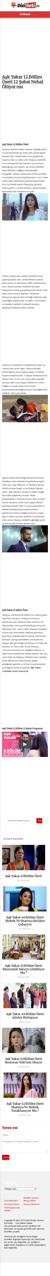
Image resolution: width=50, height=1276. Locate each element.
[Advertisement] (25, 49)
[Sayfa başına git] (45, 1272)
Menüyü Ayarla (12, 1271)
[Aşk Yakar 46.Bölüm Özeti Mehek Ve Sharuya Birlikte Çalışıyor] (25, 913)
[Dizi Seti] (25, 5)
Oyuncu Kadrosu (31, 1204)
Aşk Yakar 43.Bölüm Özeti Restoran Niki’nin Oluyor (23, 1060)
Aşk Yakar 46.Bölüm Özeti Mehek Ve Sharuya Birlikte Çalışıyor (25, 921)
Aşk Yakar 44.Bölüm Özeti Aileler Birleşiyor (25, 1015)
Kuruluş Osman (11, 1204)
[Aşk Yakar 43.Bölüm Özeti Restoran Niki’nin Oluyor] (23, 1054)
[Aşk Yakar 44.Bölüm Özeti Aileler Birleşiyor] (25, 1009)
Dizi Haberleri (11, 1200)
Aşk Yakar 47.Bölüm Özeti (23, 876)
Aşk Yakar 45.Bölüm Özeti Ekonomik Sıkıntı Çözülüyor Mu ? (24, 969)
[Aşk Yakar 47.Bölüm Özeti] (23, 871)
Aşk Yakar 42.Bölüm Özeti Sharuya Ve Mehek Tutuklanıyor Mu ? (25, 1107)
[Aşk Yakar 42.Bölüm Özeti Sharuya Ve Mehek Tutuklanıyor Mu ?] (25, 1099)
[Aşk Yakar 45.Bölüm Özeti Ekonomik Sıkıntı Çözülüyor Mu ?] (23, 961)
